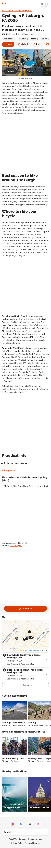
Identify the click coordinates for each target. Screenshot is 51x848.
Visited (24, 44)
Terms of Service (32, 843)
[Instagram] (12, 824)
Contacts (22, 839)
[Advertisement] (25, 143)
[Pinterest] (39, 824)
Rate (38, 44)
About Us (13, 839)
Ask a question (8, 470)
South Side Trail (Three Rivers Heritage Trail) (27, 486)
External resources (15, 463)
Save (9, 44)
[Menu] (44, 4)
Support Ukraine (35, 839)
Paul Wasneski (26, 79)
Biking (33, 39)
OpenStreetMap (34, 650)
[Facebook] (21, 824)
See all (10, 71)
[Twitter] (30, 824)
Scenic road (8, 39)
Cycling (44, 39)
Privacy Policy (17, 843)
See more (27, 685)
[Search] (36, 4)
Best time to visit (17, 10)
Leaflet (24, 650)
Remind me (27, 609)
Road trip (22, 39)
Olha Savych (16, 545)
